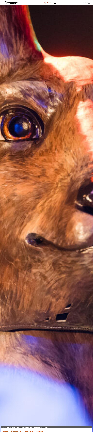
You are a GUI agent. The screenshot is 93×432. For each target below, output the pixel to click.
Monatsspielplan (25, 427)
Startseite (6, 427)
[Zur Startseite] (11, 2)
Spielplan (15, 427)
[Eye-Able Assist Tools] (55, 2)
